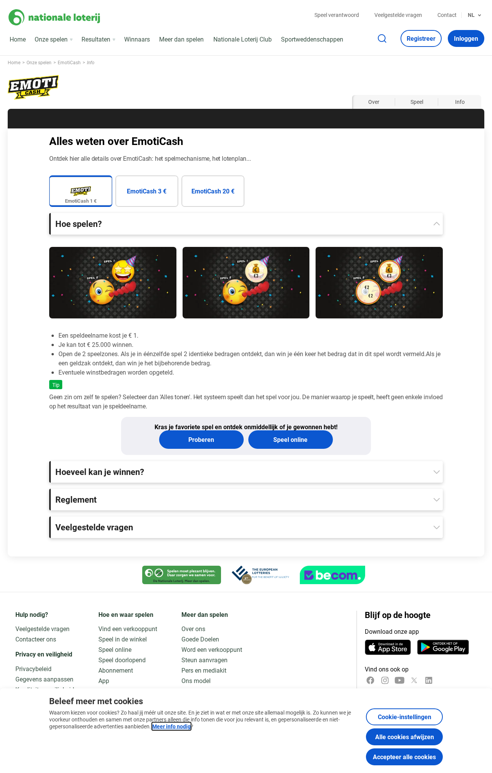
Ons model (196, 680)
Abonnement (115, 670)
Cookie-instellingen (404, 717)
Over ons (193, 629)
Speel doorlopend (122, 660)
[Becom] (332, 575)
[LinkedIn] (429, 680)
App (103, 680)
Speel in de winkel (122, 639)
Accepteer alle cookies (404, 757)
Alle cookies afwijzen (404, 737)
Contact (447, 14)
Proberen (201, 439)
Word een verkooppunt (211, 649)
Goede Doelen (200, 639)
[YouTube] (399, 680)
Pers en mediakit (203, 670)
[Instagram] (385, 680)
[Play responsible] (181, 575)
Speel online (290, 439)
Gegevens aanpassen (44, 679)
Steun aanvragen (204, 660)
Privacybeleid (33, 669)
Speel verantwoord (336, 14)
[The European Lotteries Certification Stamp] (260, 575)
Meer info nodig (171, 726)
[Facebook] (370, 680)
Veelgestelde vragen (398, 14)
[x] (414, 680)
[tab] (80, 191)
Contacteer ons (35, 639)
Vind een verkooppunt (127, 629)
